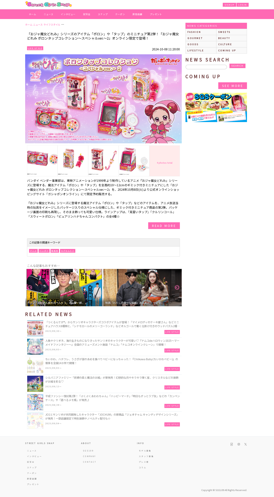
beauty (224, 38)
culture (225, 44)
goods (193, 44)
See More (232, 85)
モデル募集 (145, 450)
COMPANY (89, 456)
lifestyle (196, 50)
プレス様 (144, 461)
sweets (224, 31)
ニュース (48, 14)
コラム (142, 467)
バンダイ (44, 250)
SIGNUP (229, 4)
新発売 (54, 250)
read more (164, 225)
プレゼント (156, 14)
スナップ (103, 14)
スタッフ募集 (146, 456)
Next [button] (177, 287)
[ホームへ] (48, 4)
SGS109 (88, 450)
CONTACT (90, 461)
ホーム (32, 14)
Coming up (227, 50)
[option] (64, 287)
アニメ (33, 250)
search (237, 66)
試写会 (87, 14)
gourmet (195, 38)
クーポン (120, 14)
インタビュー (68, 14)
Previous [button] (30, 287)
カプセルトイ (67, 250)
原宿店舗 (137, 14)
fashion (194, 31)
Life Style (35, 48)
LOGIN (242, 4)
